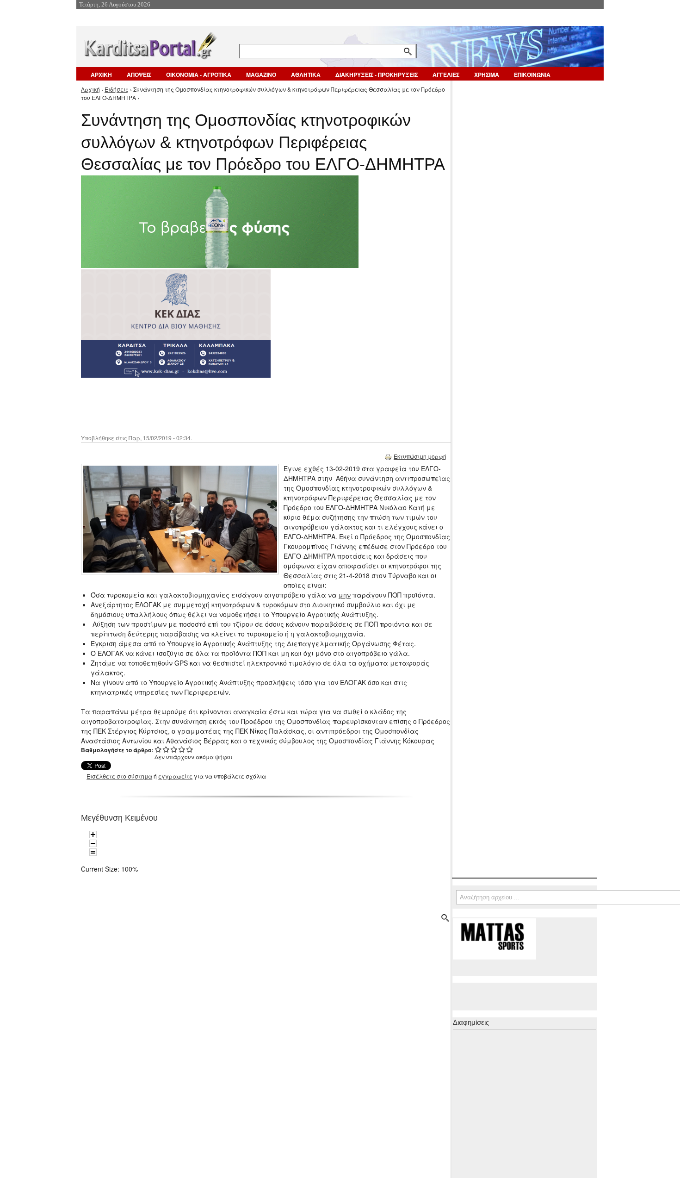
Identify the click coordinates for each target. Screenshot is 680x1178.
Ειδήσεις (117, 89)
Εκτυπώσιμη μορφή (420, 456)
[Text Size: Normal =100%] (93, 852)
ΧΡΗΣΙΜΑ (486, 74)
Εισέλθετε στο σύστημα (119, 776)
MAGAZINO (261, 74)
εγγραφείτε (175, 776)
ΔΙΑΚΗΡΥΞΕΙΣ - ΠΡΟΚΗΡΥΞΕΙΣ (376, 74)
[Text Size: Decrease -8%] (93, 843)
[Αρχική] (149, 44)
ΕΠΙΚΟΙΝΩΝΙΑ (532, 74)
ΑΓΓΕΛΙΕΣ (446, 74)
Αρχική (90, 89)
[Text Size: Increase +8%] (93, 834)
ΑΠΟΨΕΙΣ (139, 74)
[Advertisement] (245, 405)
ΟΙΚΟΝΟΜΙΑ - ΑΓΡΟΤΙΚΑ (198, 74)
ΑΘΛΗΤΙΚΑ (306, 74)
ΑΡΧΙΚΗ (101, 74)
